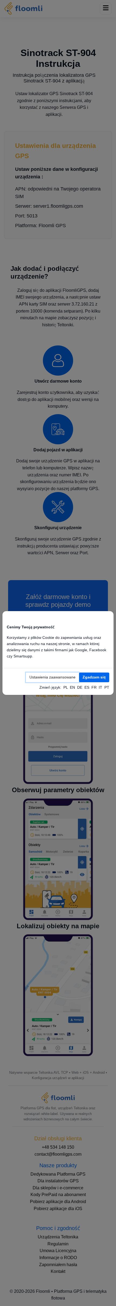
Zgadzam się (94, 677)
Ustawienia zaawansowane (52, 677)
